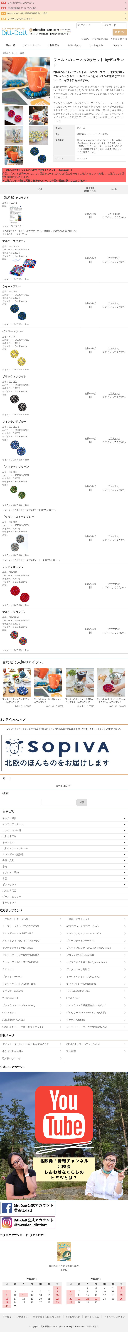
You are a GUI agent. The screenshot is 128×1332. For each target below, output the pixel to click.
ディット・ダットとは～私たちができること (25, 1044)
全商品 (5, 53)
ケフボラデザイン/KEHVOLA (17, 947)
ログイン (117, 45)
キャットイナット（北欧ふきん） (83, 976)
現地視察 (71, 1051)
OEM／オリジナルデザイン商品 (83, 1044)
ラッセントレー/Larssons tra (81, 983)
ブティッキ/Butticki (12, 976)
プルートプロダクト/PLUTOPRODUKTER (88, 947)
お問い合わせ (75, 45)
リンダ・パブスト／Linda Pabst (18, 983)
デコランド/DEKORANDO (80, 955)
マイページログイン (114, 1316)
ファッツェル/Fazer (12, 991)
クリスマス (8, 969)
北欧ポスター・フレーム (15, 848)
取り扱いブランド (11, 1058)
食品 (4, 878)
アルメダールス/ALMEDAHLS (18, 933)
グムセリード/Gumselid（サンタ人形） (86, 1012)
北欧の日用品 (9, 890)
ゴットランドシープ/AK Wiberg (18, 1005)
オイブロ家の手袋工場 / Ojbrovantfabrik (86, 962)
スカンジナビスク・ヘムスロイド (83, 933)
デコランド (82, 158)
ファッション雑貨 (11, 830)
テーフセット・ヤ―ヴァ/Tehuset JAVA (86, 1027)
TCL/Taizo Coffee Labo (78, 991)
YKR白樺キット (10, 998)
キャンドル (8, 842)
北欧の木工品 (9, 836)
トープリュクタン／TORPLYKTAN (20, 926)
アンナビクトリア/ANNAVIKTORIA (20, 955)
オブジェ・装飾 (10, 872)
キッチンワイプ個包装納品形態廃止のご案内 (27, 13)
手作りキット (9, 902)
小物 (4, 866)
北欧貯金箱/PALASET (13, 1019)
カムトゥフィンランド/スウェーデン (21, 940)
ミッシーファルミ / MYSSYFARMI (20, 962)
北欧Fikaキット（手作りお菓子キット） (23, 1027)
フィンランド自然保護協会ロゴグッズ (86, 1005)
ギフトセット (9, 884)
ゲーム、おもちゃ (11, 896)
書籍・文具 (8, 860)
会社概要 (7, 1316)
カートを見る (96, 45)
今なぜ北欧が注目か (12, 1051)
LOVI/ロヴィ (72, 998)
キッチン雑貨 (18, 53)
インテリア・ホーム (12, 824)
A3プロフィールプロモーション (83, 926)
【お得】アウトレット (78, 919)
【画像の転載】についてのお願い (22, 8)
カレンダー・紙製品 (12, 854)
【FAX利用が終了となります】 (21, 3)
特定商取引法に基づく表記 (47, 1316)
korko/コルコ (9, 1012)
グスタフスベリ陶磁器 (78, 969)
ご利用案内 (53, 45)
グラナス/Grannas (75, 1019)
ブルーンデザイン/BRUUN (80, 940)
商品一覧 (10, 45)
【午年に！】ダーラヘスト (16, 919)
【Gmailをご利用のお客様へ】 (20, 19)
